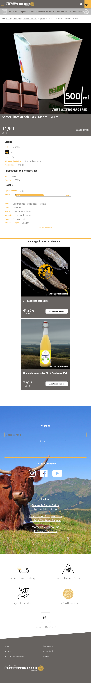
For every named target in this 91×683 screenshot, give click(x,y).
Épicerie (42, 18)
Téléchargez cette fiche (45, 228)
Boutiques (8, 651)
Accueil (8, 18)
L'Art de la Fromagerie (20, 4)
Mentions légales (48, 646)
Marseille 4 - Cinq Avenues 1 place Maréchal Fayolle (45, 518)
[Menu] (2, 4)
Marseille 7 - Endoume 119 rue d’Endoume (45, 529)
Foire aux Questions (49, 651)
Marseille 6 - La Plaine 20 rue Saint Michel (45, 507)
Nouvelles (46, 656)
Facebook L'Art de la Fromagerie (44, 473)
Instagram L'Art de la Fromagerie (32, 473)
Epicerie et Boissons (30, 18)
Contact (7, 646)
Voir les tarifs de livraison (71, 11)
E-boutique (17, 18)
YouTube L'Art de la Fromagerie (57, 473)
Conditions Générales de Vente (14, 656)
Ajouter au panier (56, 311)
